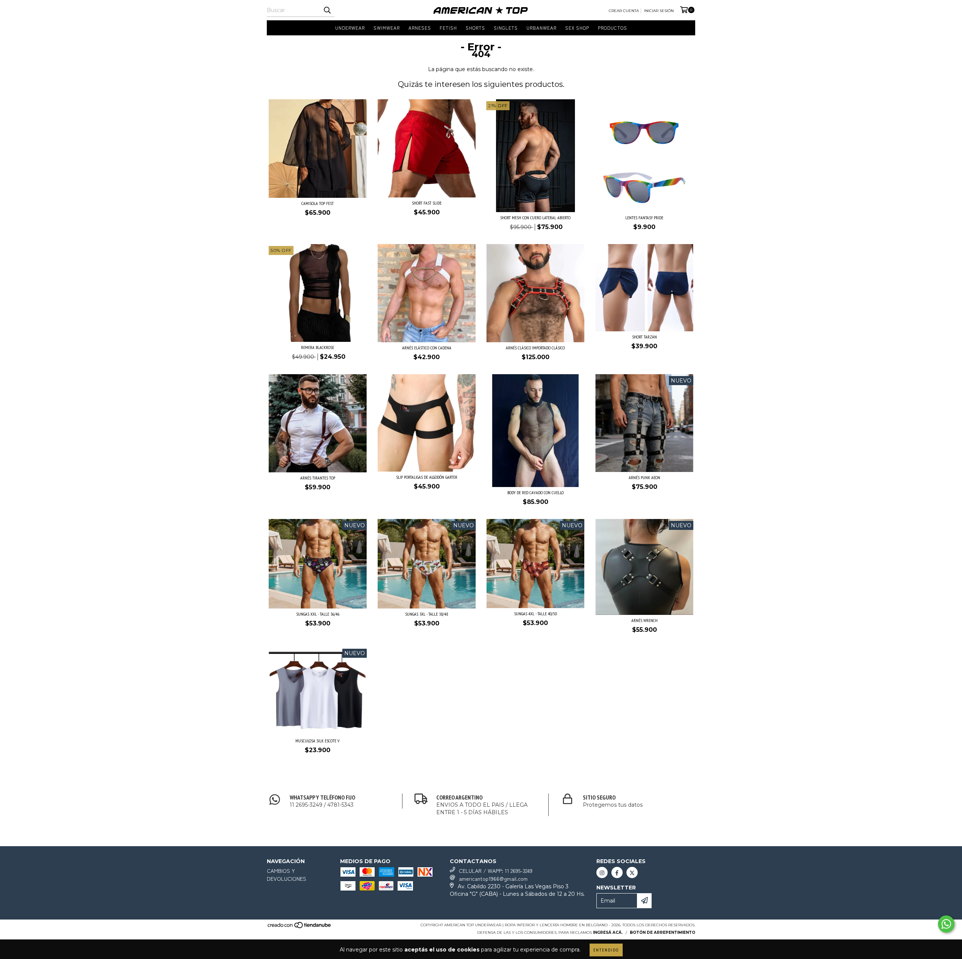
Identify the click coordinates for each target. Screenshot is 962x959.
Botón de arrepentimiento (662, 932)
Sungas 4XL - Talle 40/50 (535, 613)
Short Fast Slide (427, 203)
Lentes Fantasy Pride (644, 217)
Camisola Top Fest (317, 203)
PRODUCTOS (612, 27)
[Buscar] (326, 10)
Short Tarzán (644, 337)
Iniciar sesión (659, 10)
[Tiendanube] (300, 927)
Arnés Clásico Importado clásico (535, 348)
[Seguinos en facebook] (617, 872)
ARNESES (419, 27)
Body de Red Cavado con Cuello (535, 492)
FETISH (448, 27)
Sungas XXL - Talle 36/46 (317, 614)
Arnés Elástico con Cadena (426, 348)
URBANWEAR (541, 27)
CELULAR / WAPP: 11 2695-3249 (495, 870)
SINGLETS (506, 27)
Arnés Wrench (644, 620)
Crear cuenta (624, 10)
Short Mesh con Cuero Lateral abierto (535, 217)
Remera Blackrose (317, 347)
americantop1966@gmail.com (493, 878)
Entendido (606, 950)
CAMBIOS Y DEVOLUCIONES (286, 874)
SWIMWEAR (387, 27)
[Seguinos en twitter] (632, 872)
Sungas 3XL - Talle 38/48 (426, 614)
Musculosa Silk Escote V (317, 741)
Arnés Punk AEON (644, 477)
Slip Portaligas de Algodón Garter (426, 477)
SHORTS (475, 27)
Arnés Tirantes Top (317, 478)
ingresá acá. (608, 932)
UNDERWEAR (350, 27)
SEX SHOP (577, 27)
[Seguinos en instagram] (602, 872)
